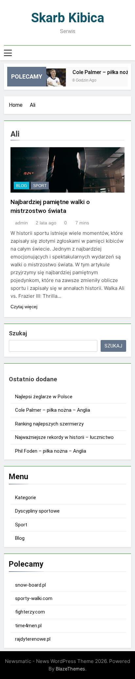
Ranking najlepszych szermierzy (49, 424)
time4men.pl (28, 626)
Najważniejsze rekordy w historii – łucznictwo (64, 437)
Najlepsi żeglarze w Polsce (43, 397)
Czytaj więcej (23, 306)
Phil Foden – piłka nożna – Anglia (50, 451)
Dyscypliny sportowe (37, 511)
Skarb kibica (67, 18)
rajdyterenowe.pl (32, 639)
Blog (21, 185)
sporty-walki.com (33, 598)
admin (21, 222)
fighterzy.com (30, 612)
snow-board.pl (30, 585)
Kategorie (25, 497)
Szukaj (18, 333)
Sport (40, 185)
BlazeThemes (70, 668)
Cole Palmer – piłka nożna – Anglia (52, 410)
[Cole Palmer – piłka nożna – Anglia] (52, 80)
